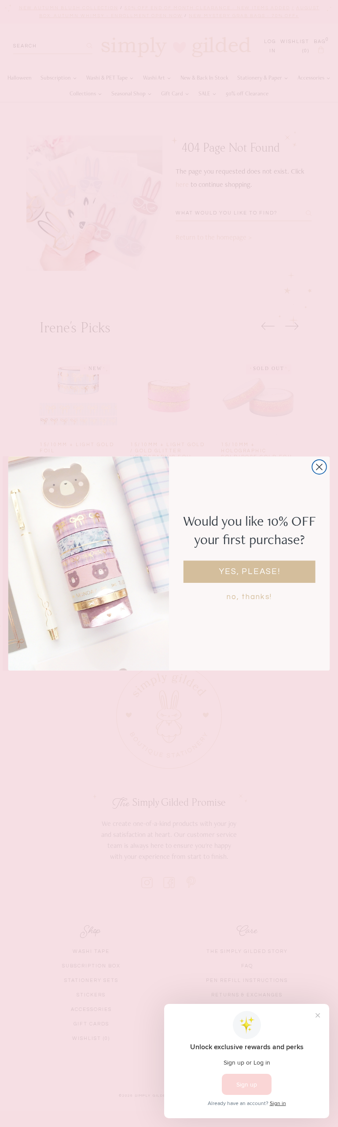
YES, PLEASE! (249, 571)
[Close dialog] (319, 467)
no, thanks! (249, 597)
